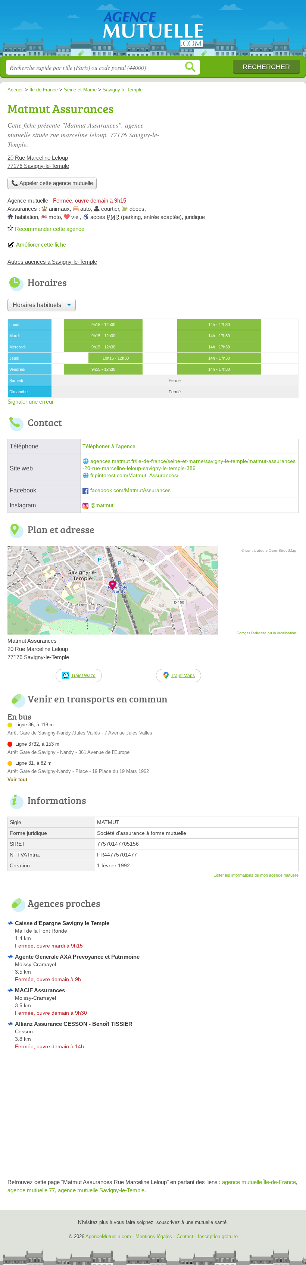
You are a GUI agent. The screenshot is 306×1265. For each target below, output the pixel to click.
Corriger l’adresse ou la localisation (266, 633)
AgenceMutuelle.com (153, 31)
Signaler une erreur (30, 401)
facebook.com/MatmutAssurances (130, 490)
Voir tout (17, 779)
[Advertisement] (153, 1114)
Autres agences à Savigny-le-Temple (52, 262)
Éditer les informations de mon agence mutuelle (256, 875)
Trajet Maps (183, 675)
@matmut (101, 505)
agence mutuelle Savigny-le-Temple (101, 1190)
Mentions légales (153, 1236)
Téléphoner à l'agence (108, 446)
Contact (185, 1236)
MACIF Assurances (40, 990)
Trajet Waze (83, 675)
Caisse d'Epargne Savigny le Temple (62, 923)
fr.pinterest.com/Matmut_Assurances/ (134, 475)
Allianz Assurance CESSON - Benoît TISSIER (73, 1024)
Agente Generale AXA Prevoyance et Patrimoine (77, 957)
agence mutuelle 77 (31, 1190)
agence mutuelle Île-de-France (259, 1182)
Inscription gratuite (218, 1236)
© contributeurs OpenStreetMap (268, 550)
